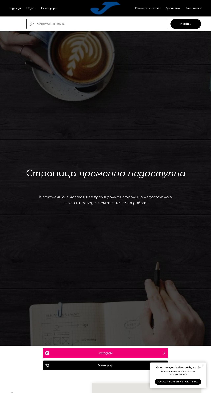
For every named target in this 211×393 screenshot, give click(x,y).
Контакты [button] (193, 8)
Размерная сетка (147, 8)
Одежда (15, 8)
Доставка (173, 8)
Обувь (30, 8)
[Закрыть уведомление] (203, 365)
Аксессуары (49, 8)
